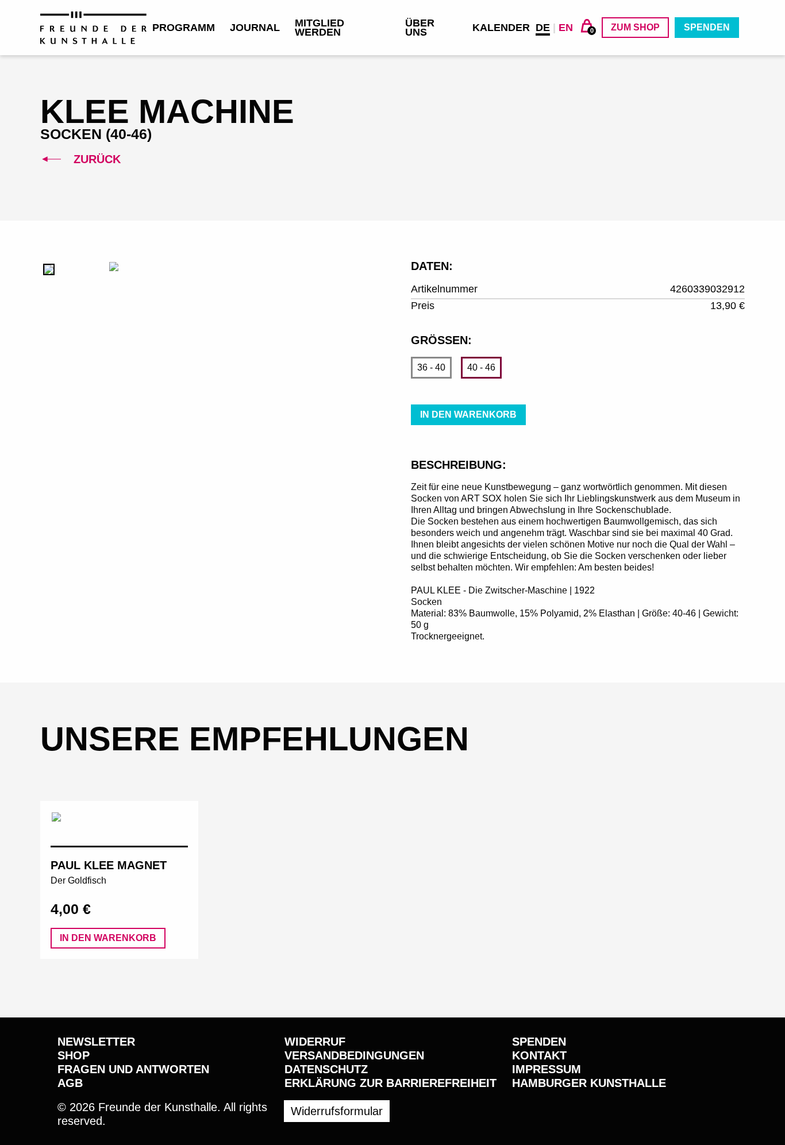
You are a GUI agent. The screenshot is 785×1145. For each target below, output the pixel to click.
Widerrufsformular (337, 1111)
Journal (255, 27)
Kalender (501, 27)
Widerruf (314, 1041)
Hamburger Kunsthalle (589, 1083)
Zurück (95, 159)
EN (566, 27)
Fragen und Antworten (133, 1069)
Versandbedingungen (354, 1055)
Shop (73, 1055)
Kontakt (539, 1055)
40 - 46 (481, 367)
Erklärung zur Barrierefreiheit (390, 1083)
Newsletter (96, 1041)
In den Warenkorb (468, 414)
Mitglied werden (319, 27)
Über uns (419, 27)
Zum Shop (635, 27)
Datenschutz (326, 1069)
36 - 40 (431, 367)
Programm (183, 27)
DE (543, 27)
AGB (70, 1083)
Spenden (707, 27)
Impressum (546, 1069)
